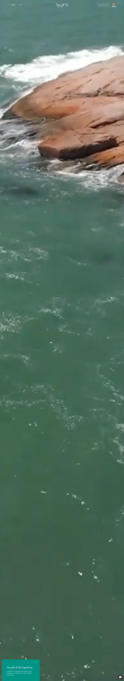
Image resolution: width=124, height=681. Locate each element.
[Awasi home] (62, 5)
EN (20, 4)
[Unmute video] (62, 676)
